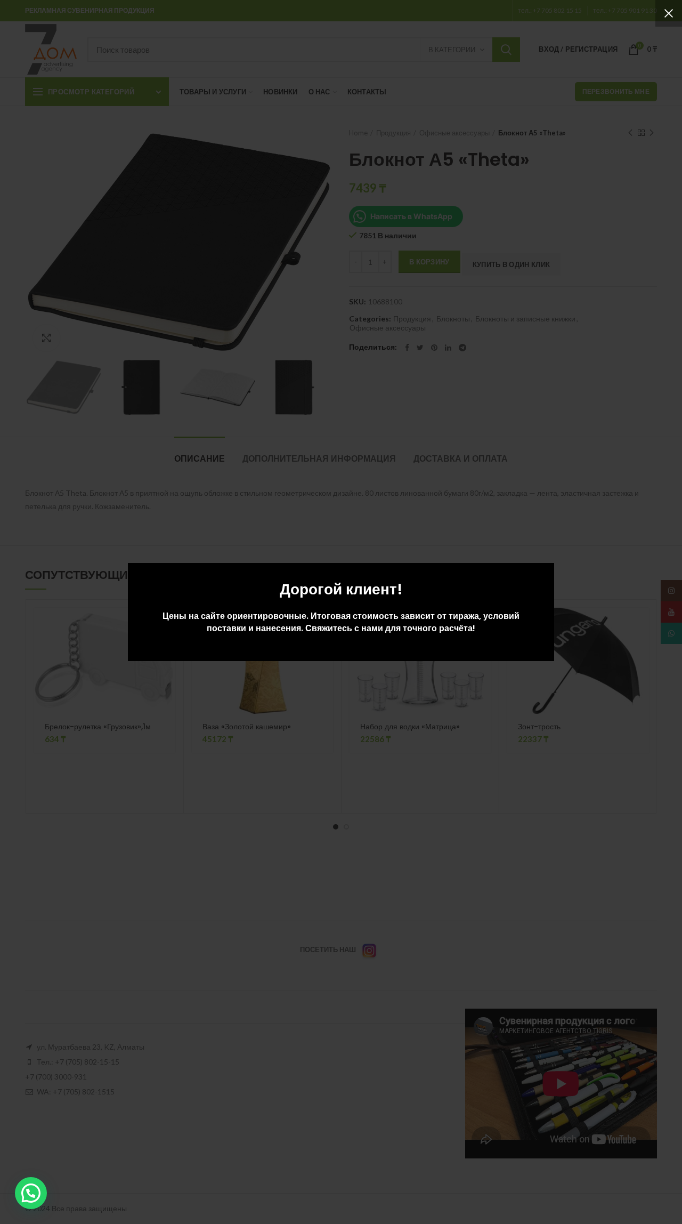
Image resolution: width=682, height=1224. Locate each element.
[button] (31, 1193)
